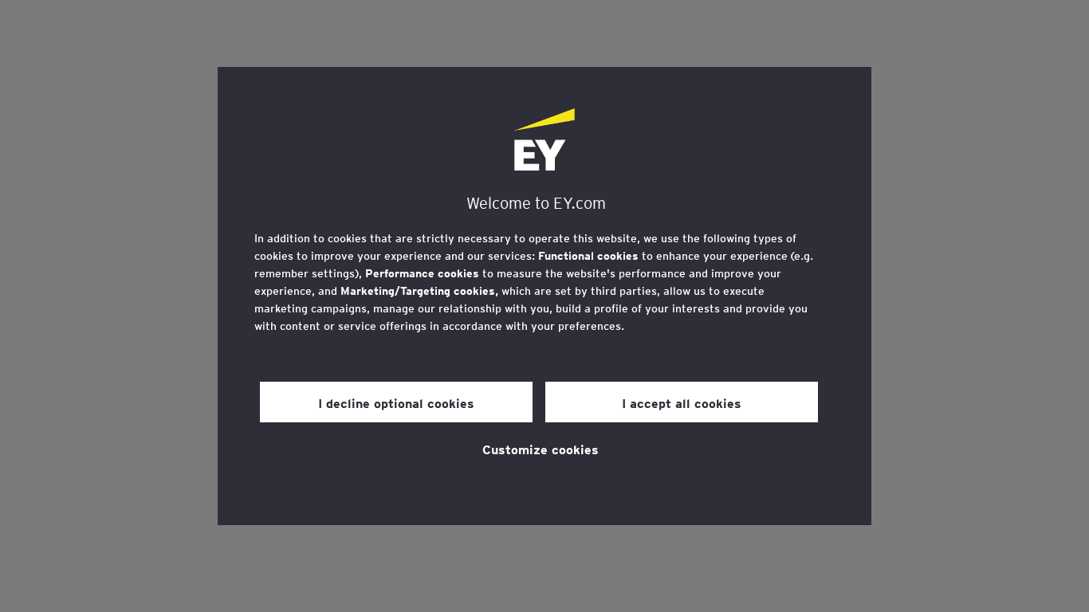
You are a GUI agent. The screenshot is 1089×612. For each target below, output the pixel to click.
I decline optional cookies (396, 402)
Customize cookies (540, 448)
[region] (544, 296)
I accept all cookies (681, 402)
